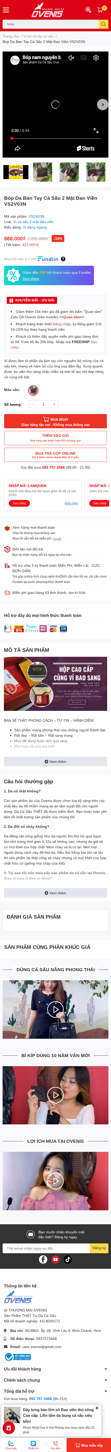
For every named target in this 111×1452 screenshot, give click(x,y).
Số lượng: (13, 404)
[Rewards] (9, 1428)
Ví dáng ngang (35, 227)
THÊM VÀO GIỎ (55, 437)
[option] (55, 104)
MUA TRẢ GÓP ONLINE (55, 455)
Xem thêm (58, 761)
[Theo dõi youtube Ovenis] (55, 1259)
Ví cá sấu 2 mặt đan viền (33, 221)
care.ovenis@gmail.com (41, 1346)
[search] (103, 24)
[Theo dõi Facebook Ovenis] (43, 1259)
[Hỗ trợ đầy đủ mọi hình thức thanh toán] (36, 628)
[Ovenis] (46, 10)
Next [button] (102, 104)
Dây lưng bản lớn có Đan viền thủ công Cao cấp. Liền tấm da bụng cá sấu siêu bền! (58, 1415)
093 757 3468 (53, 467)
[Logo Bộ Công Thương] (17, 1356)
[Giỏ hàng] (100, 10)
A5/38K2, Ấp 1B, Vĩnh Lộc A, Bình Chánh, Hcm (63, 1330)
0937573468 (46, 1338)
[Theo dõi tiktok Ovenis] (68, 1259)
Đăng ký (99, 1247)
